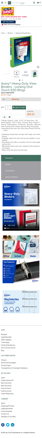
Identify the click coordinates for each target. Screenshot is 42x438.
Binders (10, 33)
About (3, 403)
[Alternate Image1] (25, 77)
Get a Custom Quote (8, 348)
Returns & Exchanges (8, 363)
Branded (4, 334)
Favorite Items (6, 388)
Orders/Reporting (7, 394)
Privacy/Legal (5, 365)
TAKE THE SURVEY (8, 22)
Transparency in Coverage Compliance (14, 368)
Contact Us (5, 414)
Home (3, 33)
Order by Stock (6, 391)
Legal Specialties (7, 408)
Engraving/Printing (7, 406)
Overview (9, 158)
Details (8, 164)
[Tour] (16, 77)
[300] (7, 77)
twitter (7, 425)
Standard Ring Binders (23, 33)
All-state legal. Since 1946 (16, 3)
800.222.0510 (6, 3)
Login (3, 377)
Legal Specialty (6, 337)
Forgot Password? (7, 380)
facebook (3, 425)
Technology (5, 342)
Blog (2, 350)
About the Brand (11, 177)
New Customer (6, 383)
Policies (3, 360)
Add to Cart (20, 107)
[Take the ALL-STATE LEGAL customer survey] (20, 11)
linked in (12, 425)
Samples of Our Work (8, 417)
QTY (2, 107)
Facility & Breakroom (8, 345)
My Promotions (6, 386)
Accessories (9, 171)
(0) (40, 2)
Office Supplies (6, 340)
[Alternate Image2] (34, 77)
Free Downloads (6, 411)
